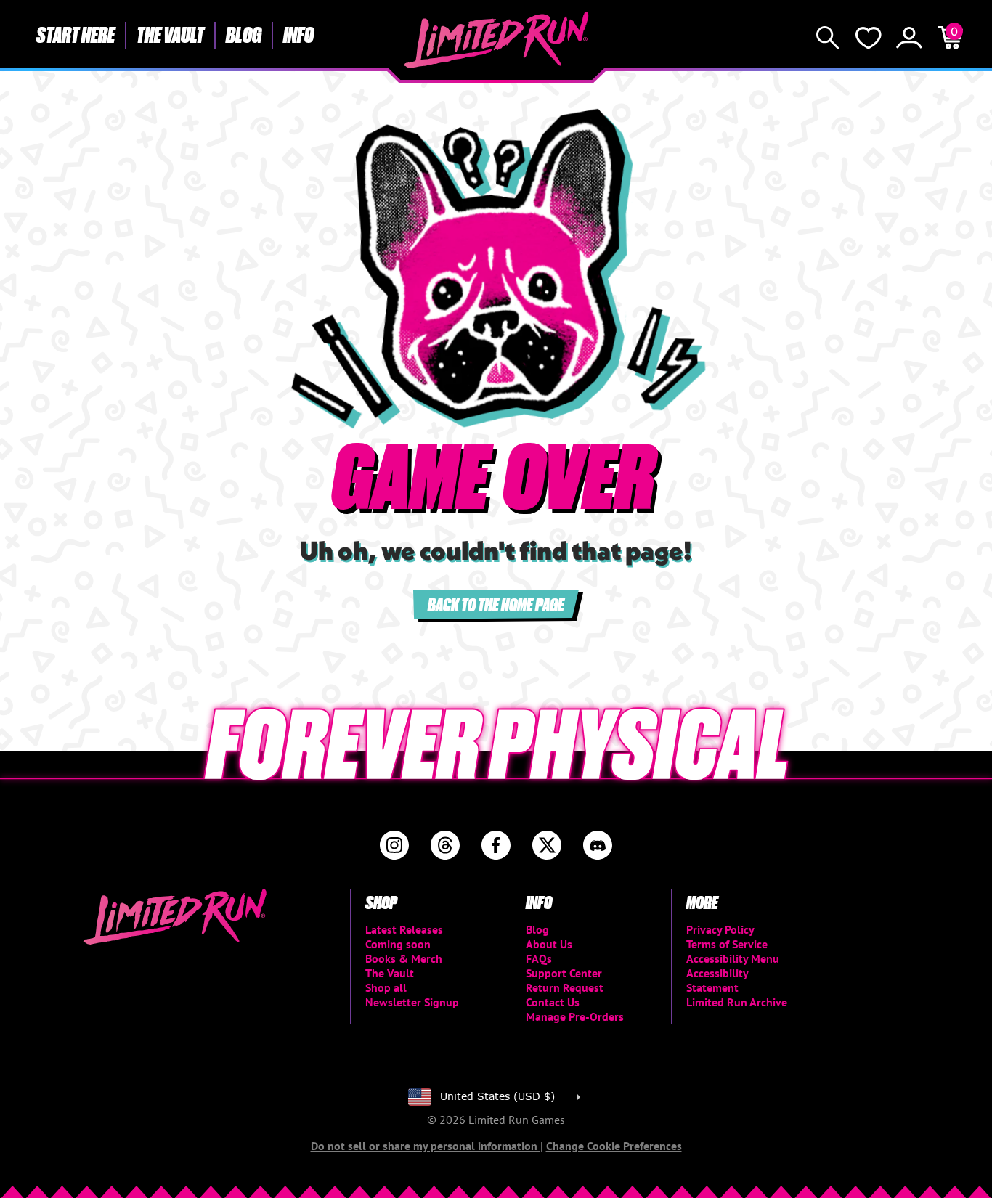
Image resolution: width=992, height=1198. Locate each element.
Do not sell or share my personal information (425, 1145)
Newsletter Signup (412, 1002)
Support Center (564, 973)
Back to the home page (496, 603)
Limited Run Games (496, 40)
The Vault (170, 34)
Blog (243, 34)
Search (828, 37)
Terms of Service (727, 944)
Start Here (75, 34)
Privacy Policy (720, 929)
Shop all (386, 987)
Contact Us (553, 1002)
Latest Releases (404, 929)
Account (909, 37)
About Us (549, 944)
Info (298, 34)
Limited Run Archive (736, 1002)
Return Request (564, 987)
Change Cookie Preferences (614, 1145)
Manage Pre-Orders (575, 1016)
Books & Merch (403, 958)
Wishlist (868, 37)
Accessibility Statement (717, 980)
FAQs (539, 958)
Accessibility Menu (732, 958)
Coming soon (398, 944)
